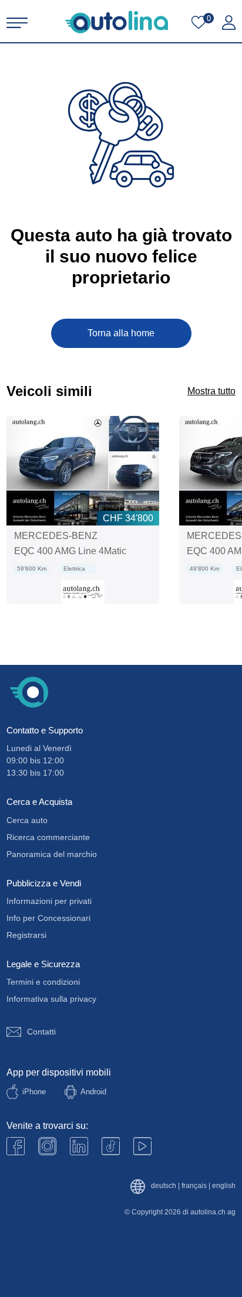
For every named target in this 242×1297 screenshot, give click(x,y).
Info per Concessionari (48, 918)
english (224, 1186)
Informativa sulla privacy (51, 999)
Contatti (41, 1031)
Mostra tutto (211, 391)
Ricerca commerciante (48, 837)
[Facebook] (15, 1146)
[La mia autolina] (229, 23)
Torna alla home (121, 333)
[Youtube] (47, 1146)
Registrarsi (26, 935)
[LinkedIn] (79, 1146)
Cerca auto (27, 820)
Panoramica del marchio (51, 854)
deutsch (163, 1186)
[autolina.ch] (116, 22)
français (194, 1186)
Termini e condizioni (43, 982)
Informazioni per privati (49, 901)
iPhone (34, 1091)
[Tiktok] (111, 1146)
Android (93, 1091)
